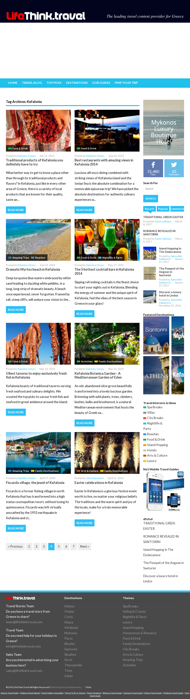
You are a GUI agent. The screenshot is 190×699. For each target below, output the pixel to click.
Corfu (68, 617)
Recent (149, 208)
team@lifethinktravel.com (24, 622)
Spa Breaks (155, 407)
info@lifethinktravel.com (23, 646)
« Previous (15, 546)
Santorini (70, 649)
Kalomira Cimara (27, 155)
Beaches (40, 257)
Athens (69, 606)
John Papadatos (95, 478)
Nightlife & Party (112, 257)
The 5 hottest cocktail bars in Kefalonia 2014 (104, 271)
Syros (68, 660)
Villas (151, 412)
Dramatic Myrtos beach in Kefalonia (33, 269)
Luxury (152, 461)
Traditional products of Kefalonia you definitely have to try (34, 162)
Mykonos (70, 633)
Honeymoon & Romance (139, 633)
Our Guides (101, 82)
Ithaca (68, 622)
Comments (177, 208)
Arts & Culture (89, 470)
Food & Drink (20, 148)
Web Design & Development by (70, 687)
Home (12, 82)
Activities (87, 361)
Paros (68, 638)
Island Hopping (157, 445)
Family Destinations (110, 361)
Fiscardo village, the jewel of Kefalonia (35, 483)
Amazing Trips (20, 257)
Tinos (68, 670)
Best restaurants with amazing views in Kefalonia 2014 (104, 162)
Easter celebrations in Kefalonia (99, 483)
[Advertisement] (95, 51)
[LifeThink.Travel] (46, 18)
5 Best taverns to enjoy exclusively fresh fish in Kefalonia (36, 375)
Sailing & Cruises (134, 611)
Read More (16, 210)
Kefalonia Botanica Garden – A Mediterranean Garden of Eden (98, 375)
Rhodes (69, 644)
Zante (68, 676)
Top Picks (54, 82)
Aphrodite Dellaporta (170, 258)
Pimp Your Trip (126, 82)
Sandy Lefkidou (163, 221)
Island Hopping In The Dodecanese (170, 250)
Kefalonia (71, 628)
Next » (84, 546)
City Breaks (155, 418)
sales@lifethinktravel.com (24, 671)
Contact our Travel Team (29, 92)
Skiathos (70, 654)
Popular (163, 208)
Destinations (77, 82)
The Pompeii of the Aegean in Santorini (171, 272)
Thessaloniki (73, 665)
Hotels (152, 450)
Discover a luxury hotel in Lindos (170, 293)
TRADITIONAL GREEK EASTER (163, 217)
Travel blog (32, 82)
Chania (69, 611)
